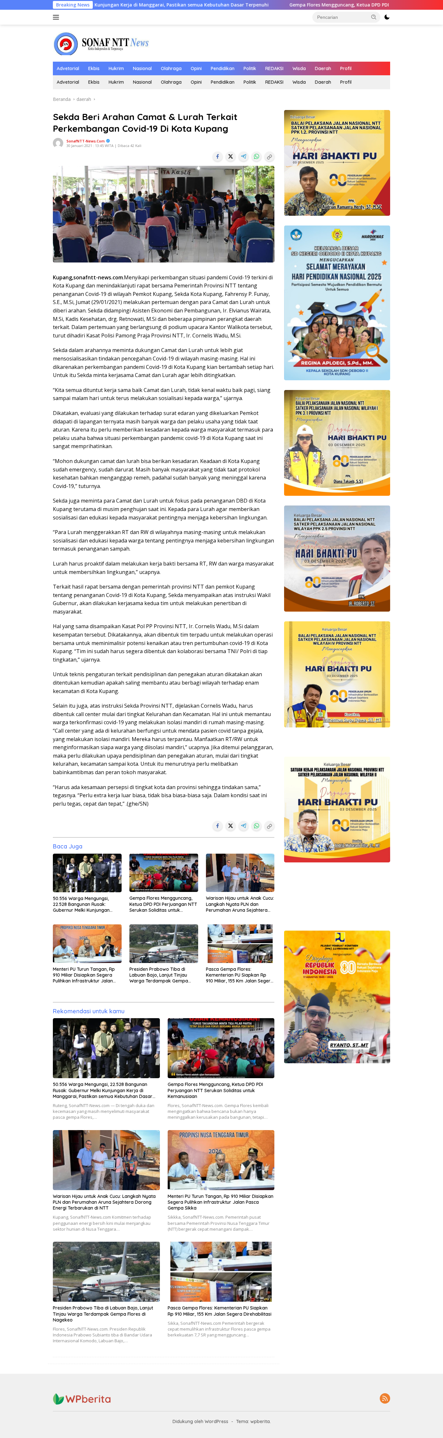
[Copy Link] (269, 156)
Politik (250, 68)
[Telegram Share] (243, 156)
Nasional (142, 68)
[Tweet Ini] (230, 156)
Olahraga (171, 68)
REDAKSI (274, 68)
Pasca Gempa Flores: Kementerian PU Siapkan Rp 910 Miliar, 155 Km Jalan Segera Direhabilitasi (239, 975)
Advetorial (68, 68)
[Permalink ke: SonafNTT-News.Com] (58, 143)
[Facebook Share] (217, 156)
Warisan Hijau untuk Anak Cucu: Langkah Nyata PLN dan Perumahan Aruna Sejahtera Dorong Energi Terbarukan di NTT (240, 904)
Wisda (299, 68)
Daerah (323, 68)
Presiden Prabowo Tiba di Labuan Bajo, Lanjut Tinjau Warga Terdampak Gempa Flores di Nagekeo (158, 975)
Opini (196, 68)
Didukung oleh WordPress (200, 1421)
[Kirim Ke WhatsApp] (256, 156)
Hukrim (116, 68)
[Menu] (57, 17)
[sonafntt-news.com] (101, 43)
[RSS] (385, 1399)
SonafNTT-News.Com (85, 141)
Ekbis (94, 68)
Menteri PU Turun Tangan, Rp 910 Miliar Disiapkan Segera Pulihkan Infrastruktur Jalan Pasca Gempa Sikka (84, 975)
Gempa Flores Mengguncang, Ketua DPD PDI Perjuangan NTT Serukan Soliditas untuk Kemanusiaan (317, 5)
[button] (373, 17)
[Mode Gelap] (387, 17)
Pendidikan (222, 68)
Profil (346, 68)
